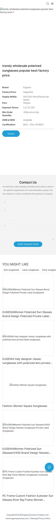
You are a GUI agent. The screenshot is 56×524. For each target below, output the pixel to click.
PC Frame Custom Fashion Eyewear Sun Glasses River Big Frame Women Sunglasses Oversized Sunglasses (27, 498)
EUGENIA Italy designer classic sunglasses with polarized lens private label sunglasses (26, 361)
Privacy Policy (44, 518)
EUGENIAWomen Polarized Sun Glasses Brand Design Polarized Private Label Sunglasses (27, 314)
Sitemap (33, 518)
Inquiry (11, 133)
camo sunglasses (30, 270)
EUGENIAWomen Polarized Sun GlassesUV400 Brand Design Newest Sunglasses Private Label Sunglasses (25, 451)
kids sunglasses (11, 270)
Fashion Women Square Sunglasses (24, 405)
